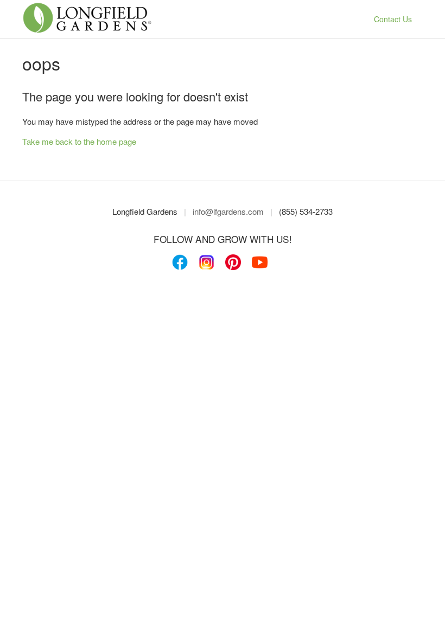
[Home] (87, 30)
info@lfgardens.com (228, 211)
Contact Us (393, 19)
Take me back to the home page (79, 141)
